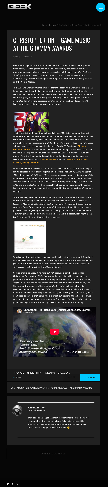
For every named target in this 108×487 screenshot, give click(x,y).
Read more (90, 377)
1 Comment (71, 377)
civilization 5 (64, 372)
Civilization (50, 372)
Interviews (27, 57)
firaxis (17, 377)
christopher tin (34, 372)
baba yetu (19, 372)
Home (44, 25)
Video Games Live (48, 159)
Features (52, 25)
